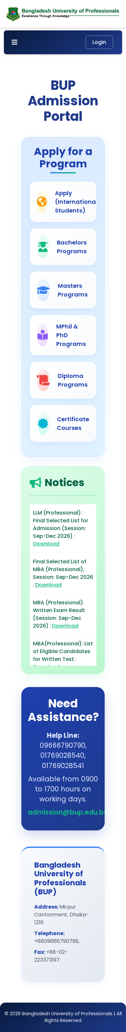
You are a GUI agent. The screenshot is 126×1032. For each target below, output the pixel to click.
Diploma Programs (73, 380)
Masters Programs (73, 290)
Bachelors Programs (72, 246)
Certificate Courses (73, 423)
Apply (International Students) (76, 201)
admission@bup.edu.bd (68, 812)
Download (46, 543)
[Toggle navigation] (14, 42)
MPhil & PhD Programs (71, 335)
